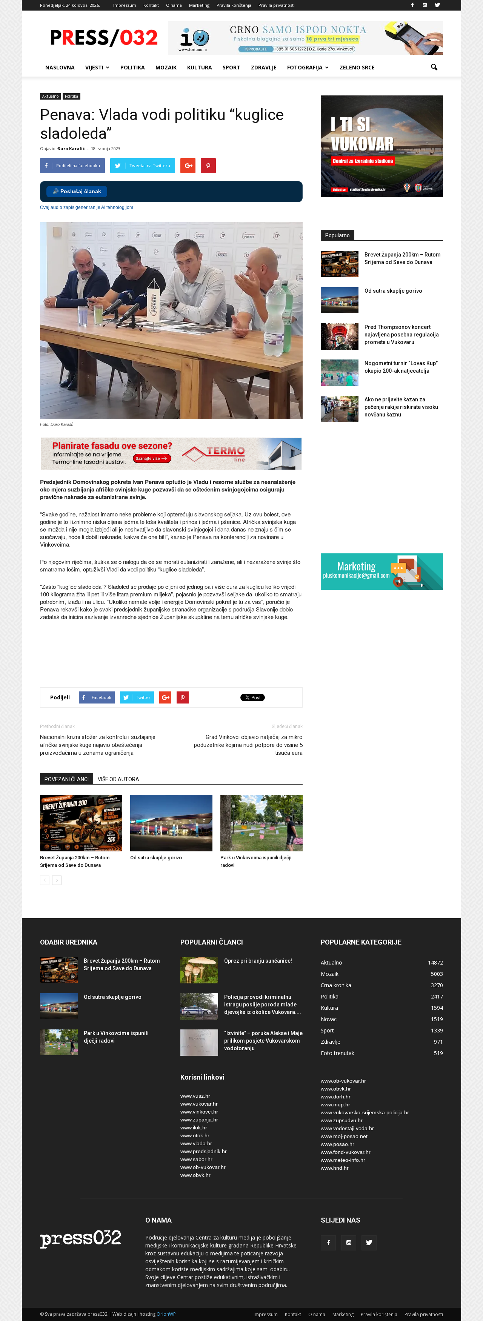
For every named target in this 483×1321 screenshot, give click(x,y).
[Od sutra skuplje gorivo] (171, 823)
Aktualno (50, 96)
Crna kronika (336, 985)
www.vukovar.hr (199, 1104)
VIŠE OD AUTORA (118, 779)
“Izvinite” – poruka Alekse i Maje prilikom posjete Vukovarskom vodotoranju (263, 1040)
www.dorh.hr (336, 1097)
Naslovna (60, 67)
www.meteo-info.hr (343, 1160)
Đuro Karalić (71, 148)
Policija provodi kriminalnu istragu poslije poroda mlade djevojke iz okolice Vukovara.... (262, 1004)
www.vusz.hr (195, 1096)
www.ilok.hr (193, 1127)
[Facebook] (412, 5)
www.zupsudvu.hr (342, 1120)
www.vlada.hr (196, 1143)
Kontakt (151, 5)
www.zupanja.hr (199, 1120)
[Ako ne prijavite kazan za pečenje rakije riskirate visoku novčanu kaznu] (339, 409)
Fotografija (305, 67)
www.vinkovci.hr (199, 1112)
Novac (329, 1019)
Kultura (199, 67)
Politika (132, 67)
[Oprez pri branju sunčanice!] (199, 970)
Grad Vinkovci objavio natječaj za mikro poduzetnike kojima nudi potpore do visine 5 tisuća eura (248, 745)
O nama (174, 5)
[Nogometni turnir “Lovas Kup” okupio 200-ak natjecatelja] (339, 372)
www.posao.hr (337, 1144)
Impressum (124, 5)
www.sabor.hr (196, 1159)
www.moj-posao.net (344, 1136)
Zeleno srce (357, 67)
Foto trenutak (337, 1053)
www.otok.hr (194, 1135)
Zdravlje (264, 67)
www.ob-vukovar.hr (203, 1167)
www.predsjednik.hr (203, 1151)
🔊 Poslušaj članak (76, 191)
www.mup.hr (335, 1104)
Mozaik (166, 67)
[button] (434, 67)
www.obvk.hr (195, 1175)
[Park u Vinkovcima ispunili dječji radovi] (261, 823)
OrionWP (166, 1314)
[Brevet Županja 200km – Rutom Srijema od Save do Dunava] (81, 823)
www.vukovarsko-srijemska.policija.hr (365, 1112)
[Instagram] (425, 5)
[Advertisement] (177, 655)
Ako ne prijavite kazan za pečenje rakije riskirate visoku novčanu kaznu (401, 407)
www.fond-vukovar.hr (346, 1152)
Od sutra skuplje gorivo (156, 857)
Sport (231, 67)
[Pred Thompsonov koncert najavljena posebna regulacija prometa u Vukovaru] (339, 336)
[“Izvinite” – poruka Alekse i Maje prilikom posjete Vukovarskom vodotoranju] (199, 1042)
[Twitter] (437, 5)
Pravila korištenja (234, 5)
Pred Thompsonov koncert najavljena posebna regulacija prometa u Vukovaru (402, 334)
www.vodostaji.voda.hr (347, 1128)
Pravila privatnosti (276, 5)
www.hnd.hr (335, 1168)
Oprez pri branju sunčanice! (258, 961)
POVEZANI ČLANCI (67, 779)
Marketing (199, 5)
